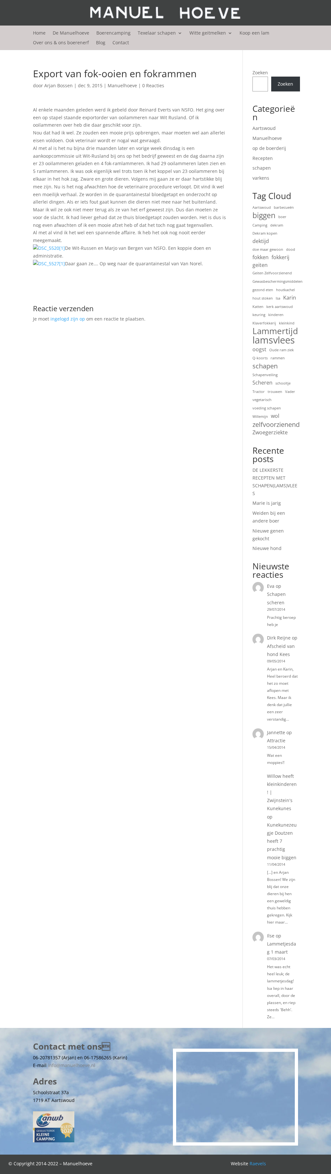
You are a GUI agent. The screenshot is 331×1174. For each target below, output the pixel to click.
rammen (278, 358)
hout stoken (262, 298)
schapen (261, 168)
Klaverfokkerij (264, 323)
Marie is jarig (266, 503)
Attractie (276, 740)
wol (275, 415)
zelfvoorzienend (276, 424)
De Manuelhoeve (71, 33)
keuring (258, 314)
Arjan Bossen (58, 85)
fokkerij (280, 257)
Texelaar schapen (157, 33)
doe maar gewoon (267, 249)
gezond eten (262, 290)
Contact (120, 43)
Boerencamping (113, 33)
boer (282, 217)
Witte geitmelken (207, 33)
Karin (289, 297)
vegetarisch (262, 399)
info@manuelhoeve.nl (71, 1065)
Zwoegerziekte (270, 432)
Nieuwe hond (267, 548)
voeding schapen (266, 408)
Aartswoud (264, 128)
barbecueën (284, 207)
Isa (278, 298)
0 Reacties (153, 85)
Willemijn (260, 416)
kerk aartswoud (279, 306)
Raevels (258, 1163)
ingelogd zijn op (67, 319)
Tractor (258, 391)
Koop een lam (254, 33)
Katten (257, 306)
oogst (259, 349)
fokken (260, 257)
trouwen (275, 391)
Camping (259, 225)
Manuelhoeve (122, 85)
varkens (260, 178)
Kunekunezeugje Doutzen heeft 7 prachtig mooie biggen (282, 841)
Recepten (262, 158)
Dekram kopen (264, 233)
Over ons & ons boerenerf (61, 43)
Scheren (262, 382)
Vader (290, 391)
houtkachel (285, 290)
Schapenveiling (265, 375)
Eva (270, 586)
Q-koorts (260, 358)
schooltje (283, 383)
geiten (260, 265)
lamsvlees (273, 340)
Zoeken (260, 72)
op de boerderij (269, 148)
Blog (100, 43)
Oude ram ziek (281, 350)
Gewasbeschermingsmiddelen (277, 281)
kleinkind (286, 323)
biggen (263, 215)
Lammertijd (275, 331)
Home (39, 33)
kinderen (275, 314)
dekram (276, 225)
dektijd (260, 241)
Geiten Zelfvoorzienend (272, 273)
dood (290, 249)
